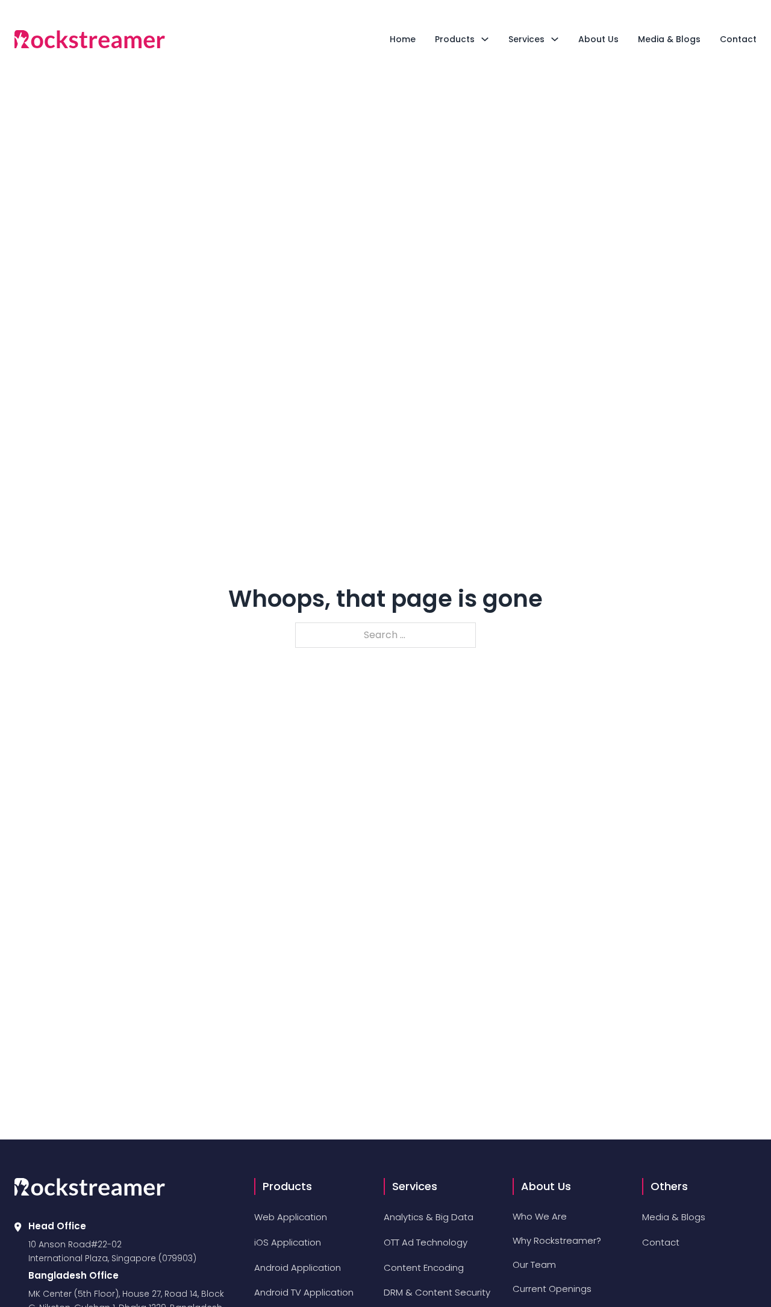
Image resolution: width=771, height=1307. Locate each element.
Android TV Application (304, 1292)
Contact (738, 39)
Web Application (290, 1217)
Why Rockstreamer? (557, 1240)
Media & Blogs (669, 39)
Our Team (534, 1264)
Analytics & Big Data (428, 1217)
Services (526, 39)
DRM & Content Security (437, 1292)
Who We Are (540, 1216)
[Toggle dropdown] (485, 39)
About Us (598, 39)
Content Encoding (424, 1267)
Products (455, 39)
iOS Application (287, 1242)
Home (403, 39)
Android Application (297, 1267)
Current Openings (552, 1288)
